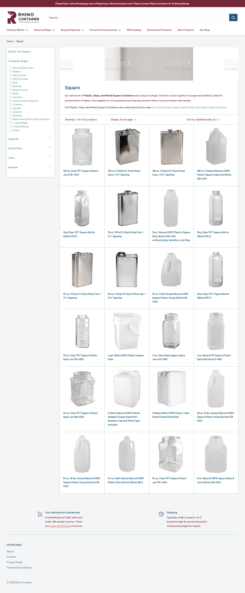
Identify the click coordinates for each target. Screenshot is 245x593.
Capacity (13, 138)
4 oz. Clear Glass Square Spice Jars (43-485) (168, 357)
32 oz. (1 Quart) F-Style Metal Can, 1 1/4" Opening (82, 295)
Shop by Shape (42, 29)
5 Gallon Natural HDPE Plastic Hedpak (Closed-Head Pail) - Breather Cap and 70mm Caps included (124, 418)
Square (20, 41)
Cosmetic (17, 104)
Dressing (17, 115)
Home (10, 41)
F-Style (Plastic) (20, 126)
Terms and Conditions (19, 567)
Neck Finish (15, 148)
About (10, 551)
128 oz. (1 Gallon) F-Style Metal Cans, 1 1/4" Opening (124, 172)
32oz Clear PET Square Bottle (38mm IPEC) (213, 295)
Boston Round (20, 89)
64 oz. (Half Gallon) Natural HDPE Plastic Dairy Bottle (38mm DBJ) (126, 480)
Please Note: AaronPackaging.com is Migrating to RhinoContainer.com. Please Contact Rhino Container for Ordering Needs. (122, 3)
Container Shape (18, 60)
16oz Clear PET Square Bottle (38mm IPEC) (213, 234)
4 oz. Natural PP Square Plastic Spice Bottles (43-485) (214, 357)
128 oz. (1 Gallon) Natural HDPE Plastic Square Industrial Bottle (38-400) (214, 174)
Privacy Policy (15, 562)
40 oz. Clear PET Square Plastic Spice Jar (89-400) (80, 414)
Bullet (15, 93)
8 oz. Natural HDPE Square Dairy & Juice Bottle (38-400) (215, 480)
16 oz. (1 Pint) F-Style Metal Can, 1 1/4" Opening (125, 234)
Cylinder (16, 108)
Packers (16, 71)
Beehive (16, 86)
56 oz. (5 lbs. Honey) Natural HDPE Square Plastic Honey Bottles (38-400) (215, 416)
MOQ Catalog (134, 29)
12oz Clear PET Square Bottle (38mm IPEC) (79, 234)
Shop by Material (70, 29)
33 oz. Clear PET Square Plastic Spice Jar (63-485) (80, 357)
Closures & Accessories (103, 29)
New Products (186, 29)
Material (13, 167)
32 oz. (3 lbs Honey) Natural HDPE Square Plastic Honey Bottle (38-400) (170, 297)
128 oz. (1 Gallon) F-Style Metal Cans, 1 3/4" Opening (168, 172)
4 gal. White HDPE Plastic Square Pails (126, 357)
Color (11, 157)
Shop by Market (15, 29)
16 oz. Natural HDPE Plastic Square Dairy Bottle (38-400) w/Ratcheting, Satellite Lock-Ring (171, 236)
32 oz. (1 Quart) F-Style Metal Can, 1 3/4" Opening (127, 295)
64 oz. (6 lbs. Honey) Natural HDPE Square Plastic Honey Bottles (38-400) (81, 482)
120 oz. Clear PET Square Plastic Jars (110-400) (80, 172)
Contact (11, 556)
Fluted (15, 130)
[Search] (233, 17)
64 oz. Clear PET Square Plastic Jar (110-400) (169, 480)
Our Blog (205, 29)
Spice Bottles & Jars (23, 67)
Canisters (17, 97)
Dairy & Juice (19, 75)
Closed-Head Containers (25, 100)
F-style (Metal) (19, 122)
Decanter (17, 111)
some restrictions (60, 525)
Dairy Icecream (20, 78)
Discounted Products (159, 29)
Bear (15, 82)
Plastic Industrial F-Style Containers (31, 119)
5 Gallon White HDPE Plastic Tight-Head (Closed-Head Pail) (171, 414)
